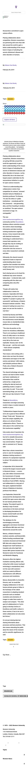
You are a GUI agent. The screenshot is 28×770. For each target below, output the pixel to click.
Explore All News (9, 119)
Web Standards (13, 743)
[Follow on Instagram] (10, 713)
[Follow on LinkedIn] (12, 713)
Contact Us (6, 740)
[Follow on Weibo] (7, 716)
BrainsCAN (8, 691)
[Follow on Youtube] (15, 713)
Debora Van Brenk (10, 65)
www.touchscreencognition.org (13, 219)
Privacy (5, 743)
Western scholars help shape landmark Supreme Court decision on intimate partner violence (14, 670)
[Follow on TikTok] (18, 713)
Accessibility (10, 745)
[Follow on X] (7, 713)
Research (10, 99)
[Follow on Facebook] (4, 713)
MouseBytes (19, 222)
